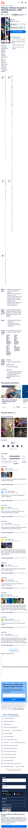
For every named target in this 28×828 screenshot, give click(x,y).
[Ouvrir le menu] (26, 469)
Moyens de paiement (7, 807)
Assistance (4, 798)
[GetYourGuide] (3, 2)
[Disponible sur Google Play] (7, 794)
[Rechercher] (19, 2)
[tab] (10, 714)
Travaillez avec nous (6, 805)
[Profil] (25, 3)
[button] (5, 14)
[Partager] (26, 15)
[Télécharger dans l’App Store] (18, 794)
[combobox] (16, 463)
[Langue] (22, 2)
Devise (3, 783)
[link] (11, 397)
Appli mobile (5, 791)
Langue (4, 777)
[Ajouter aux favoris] (19, 386)
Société (3, 801)
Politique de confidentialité (18, 709)
